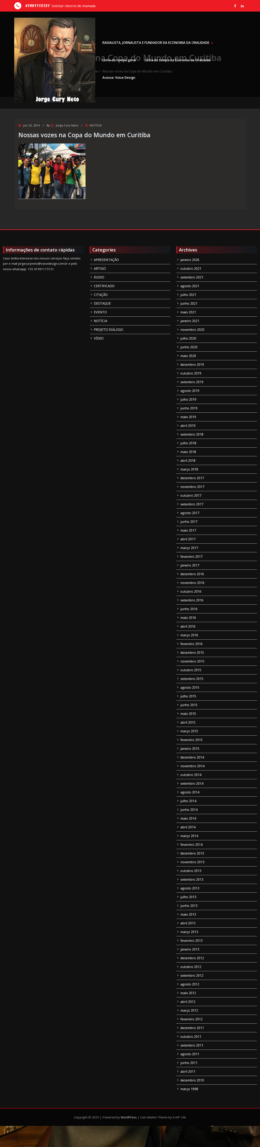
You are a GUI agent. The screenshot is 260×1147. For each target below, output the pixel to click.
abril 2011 (187, 1071)
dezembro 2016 (192, 574)
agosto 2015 (189, 687)
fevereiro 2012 (191, 1019)
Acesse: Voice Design (118, 77)
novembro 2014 (192, 766)
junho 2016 (188, 609)
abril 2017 (187, 539)
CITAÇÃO (101, 294)
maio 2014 (188, 818)
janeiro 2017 (189, 565)
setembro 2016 (191, 600)
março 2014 (189, 836)
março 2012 (189, 1010)
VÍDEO (99, 338)
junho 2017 (188, 521)
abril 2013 (187, 923)
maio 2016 (188, 617)
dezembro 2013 (192, 853)
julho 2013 (188, 897)
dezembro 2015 (192, 652)
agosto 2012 (189, 984)
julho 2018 (188, 443)
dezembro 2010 (192, 1080)
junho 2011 (188, 1063)
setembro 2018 (191, 434)
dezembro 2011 (192, 1028)
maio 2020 (188, 356)
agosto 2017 (189, 513)
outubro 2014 (190, 775)
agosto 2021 (189, 286)
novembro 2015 (192, 661)
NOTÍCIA (96, 125)
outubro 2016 (190, 591)
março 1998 (189, 1089)
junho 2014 (188, 809)
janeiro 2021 (189, 321)
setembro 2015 (191, 679)
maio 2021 (188, 312)
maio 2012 (188, 993)
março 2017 (189, 548)
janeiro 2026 (189, 260)
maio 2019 (188, 417)
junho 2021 (188, 303)
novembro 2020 (192, 329)
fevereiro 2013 (191, 940)
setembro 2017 (191, 504)
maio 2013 (188, 914)
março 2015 (189, 731)
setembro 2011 (191, 1045)
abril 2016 (187, 626)
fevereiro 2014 (191, 844)
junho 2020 (188, 347)
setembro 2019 (191, 382)
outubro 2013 (190, 871)
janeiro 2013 (189, 949)
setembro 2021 (191, 277)
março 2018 (189, 469)
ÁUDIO (99, 277)
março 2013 (189, 932)
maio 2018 (188, 452)
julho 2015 (188, 696)
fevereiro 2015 (191, 740)
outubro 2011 (190, 1036)
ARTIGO (100, 268)
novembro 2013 (192, 862)
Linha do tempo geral (119, 60)
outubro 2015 (190, 670)
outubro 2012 (190, 967)
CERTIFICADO (104, 286)
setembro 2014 (191, 783)
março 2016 (189, 635)
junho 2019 (188, 408)
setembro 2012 (191, 975)
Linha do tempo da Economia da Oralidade (178, 60)
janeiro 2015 (189, 748)
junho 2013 (188, 905)
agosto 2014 (189, 792)
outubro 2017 (190, 495)
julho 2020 (188, 338)
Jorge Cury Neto (67, 125)
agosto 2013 (189, 888)
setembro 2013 (191, 879)
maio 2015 (188, 713)
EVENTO (100, 312)
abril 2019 (187, 425)
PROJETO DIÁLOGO (108, 329)
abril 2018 (187, 460)
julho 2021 (188, 294)
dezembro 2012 (192, 958)
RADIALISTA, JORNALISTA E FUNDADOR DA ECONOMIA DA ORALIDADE (155, 42)
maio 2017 (188, 530)
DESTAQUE (102, 303)
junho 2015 (188, 705)
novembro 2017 (192, 486)
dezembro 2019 (192, 364)
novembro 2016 (192, 583)
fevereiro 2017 (191, 556)
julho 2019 (188, 399)
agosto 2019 (189, 390)
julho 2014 (188, 801)
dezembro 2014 (192, 757)
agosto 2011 (189, 1054)
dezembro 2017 (192, 478)
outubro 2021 (190, 268)
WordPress (129, 1117)
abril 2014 (187, 827)
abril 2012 (187, 1001)
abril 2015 (187, 722)
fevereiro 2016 (191, 644)
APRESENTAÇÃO (106, 260)
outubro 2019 (190, 373)
